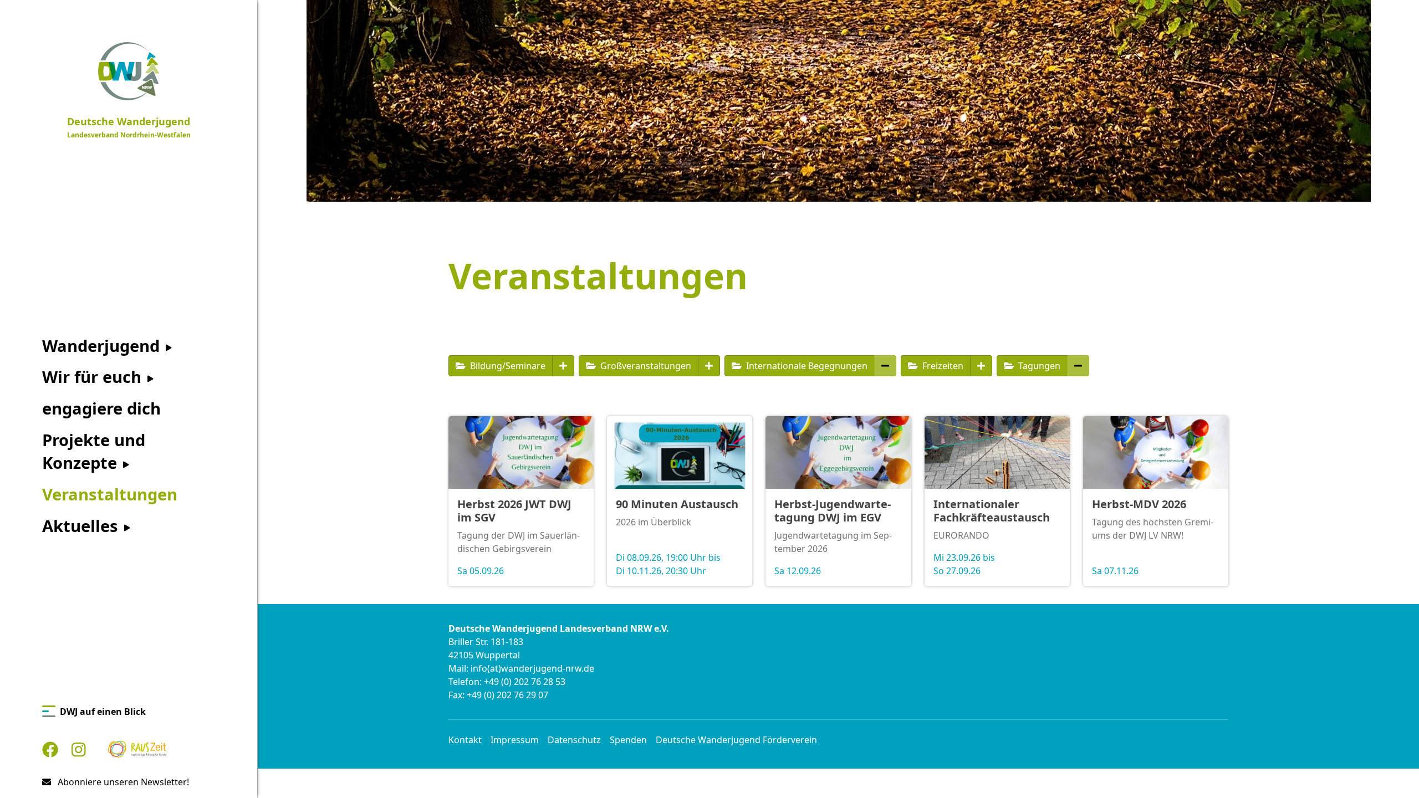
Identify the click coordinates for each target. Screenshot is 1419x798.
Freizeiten (941, 366)
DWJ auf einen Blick (103, 711)
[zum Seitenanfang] (1392, 771)
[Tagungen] (1078, 365)
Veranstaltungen (109, 494)
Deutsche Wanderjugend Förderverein (736, 740)
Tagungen (1038, 366)
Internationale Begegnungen (805, 366)
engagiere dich (101, 408)
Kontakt (465, 740)
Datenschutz (574, 740)
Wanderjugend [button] (103, 346)
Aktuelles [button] (82, 526)
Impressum (515, 740)
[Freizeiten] (981, 365)
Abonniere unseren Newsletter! (122, 782)
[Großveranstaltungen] (709, 365)
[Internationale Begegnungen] (885, 365)
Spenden (628, 740)
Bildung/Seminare (506, 366)
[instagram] (79, 749)
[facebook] (50, 749)
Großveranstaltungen (644, 366)
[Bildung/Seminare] (563, 365)
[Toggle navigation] (250, 11)
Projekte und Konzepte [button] (93, 451)
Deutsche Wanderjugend (129, 127)
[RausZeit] (137, 749)
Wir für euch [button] (94, 377)
